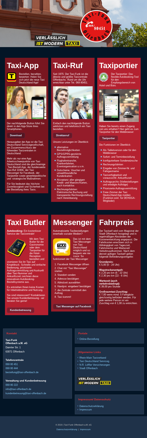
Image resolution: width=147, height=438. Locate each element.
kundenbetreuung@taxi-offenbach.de (26, 393)
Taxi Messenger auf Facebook (73, 306)
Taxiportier (108, 138)
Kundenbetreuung (20, 310)
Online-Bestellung (89, 339)
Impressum (85, 409)
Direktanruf (62, 135)
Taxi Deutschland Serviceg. (94, 361)
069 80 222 (12, 384)
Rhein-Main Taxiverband (92, 357)
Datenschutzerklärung (91, 406)
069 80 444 (12, 368)
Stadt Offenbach (88, 368)
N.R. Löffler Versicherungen (94, 364)
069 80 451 (12, 364)
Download (16, 135)
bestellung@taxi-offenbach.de (22, 372)
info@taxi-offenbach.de (18, 389)
